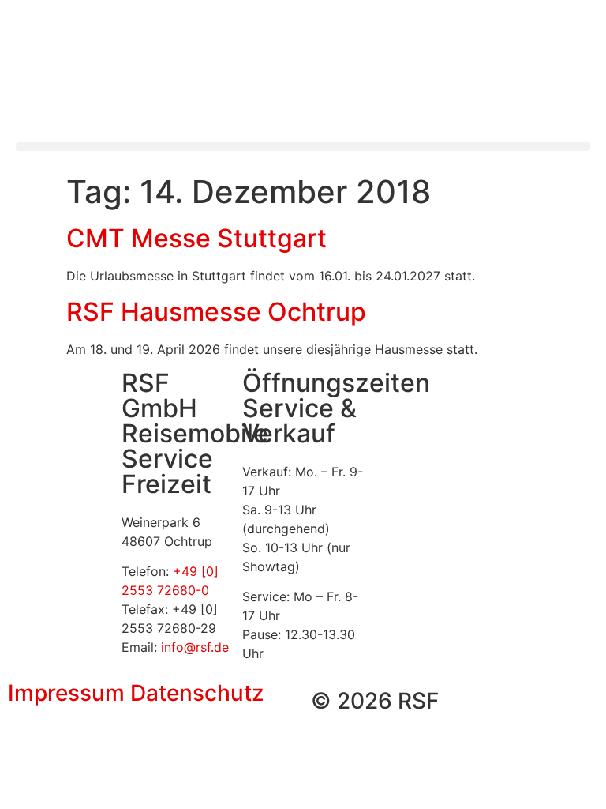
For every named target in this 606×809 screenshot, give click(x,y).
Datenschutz (197, 692)
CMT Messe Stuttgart (196, 238)
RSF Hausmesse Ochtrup (216, 311)
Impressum (66, 692)
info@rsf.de (195, 647)
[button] (303, 146)
